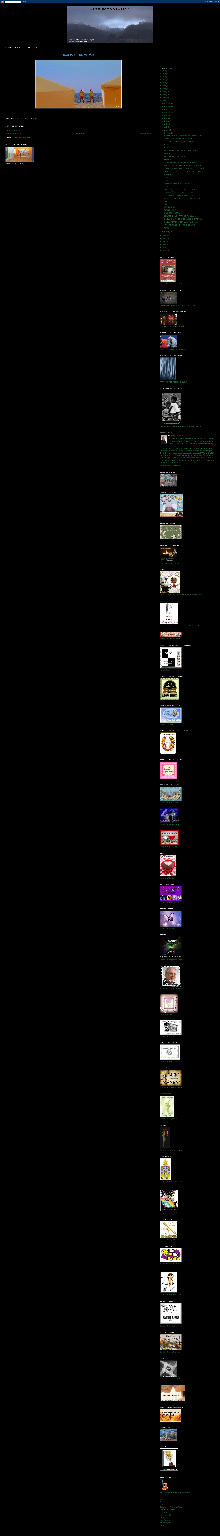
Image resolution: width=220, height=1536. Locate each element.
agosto (166, 115)
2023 (164, 74)
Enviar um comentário (13, 130)
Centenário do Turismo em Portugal (172, 1507)
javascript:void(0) (165, 1515)
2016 (164, 95)
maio (166, 124)
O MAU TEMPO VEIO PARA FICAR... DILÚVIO (180, 216)
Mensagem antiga (145, 133)
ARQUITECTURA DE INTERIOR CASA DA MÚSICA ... (182, 150)
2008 (164, 250)
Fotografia (163, 1512)
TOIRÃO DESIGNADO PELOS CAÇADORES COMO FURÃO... (185, 168)
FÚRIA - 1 (167, 204)
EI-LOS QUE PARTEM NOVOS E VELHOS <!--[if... (181, 162)
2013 (164, 235)
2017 (164, 92)
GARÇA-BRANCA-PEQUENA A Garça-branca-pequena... (183, 165)
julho (166, 118)
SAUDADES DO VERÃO (172, 213)
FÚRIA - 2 (167, 201)
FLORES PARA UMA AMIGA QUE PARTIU (178, 139)
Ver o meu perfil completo (170, 465)
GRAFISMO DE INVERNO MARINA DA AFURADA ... (181, 195)
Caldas (162, 1504)
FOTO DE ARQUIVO (171, 210)
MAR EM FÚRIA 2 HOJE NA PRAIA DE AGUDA (180, 225)
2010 (164, 244)
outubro (167, 109)
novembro (167, 106)
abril (166, 127)
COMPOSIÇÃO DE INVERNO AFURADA (178, 192)
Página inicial (80, 133)
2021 (164, 80)
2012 (164, 238)
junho (166, 121)
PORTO (166, 144)
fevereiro (167, 133)
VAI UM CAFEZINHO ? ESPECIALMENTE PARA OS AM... (184, 136)
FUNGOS (167, 153)
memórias (163, 1517)
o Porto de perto (165, 1523)
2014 (164, 100)
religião (162, 1525)
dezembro (167, 103)
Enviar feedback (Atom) (22, 138)
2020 (164, 83)
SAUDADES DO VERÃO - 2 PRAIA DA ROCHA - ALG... (182, 198)
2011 (164, 241)
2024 (164, 71)
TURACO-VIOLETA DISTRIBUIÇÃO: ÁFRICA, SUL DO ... (183, 171)
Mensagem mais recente (14, 133)
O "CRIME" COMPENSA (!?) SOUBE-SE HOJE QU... (182, 141)
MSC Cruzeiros (165, 1520)
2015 (164, 98)
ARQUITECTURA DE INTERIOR (174, 156)
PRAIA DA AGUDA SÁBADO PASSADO (178, 183)
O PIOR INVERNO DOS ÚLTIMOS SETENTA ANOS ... (182, 189)
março (166, 130)
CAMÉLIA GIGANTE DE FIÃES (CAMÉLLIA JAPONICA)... (184, 219)
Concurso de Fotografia (168, 1510)
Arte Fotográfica (110, 9)
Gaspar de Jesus (176, 435)
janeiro (166, 232)
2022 (164, 77)
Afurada (162, 1502)
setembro (167, 112)
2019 (164, 86)
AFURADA (167, 159)
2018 (164, 89)
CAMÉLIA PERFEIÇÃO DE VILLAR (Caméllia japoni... (182, 222)
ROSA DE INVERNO (171, 207)
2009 (164, 247)
